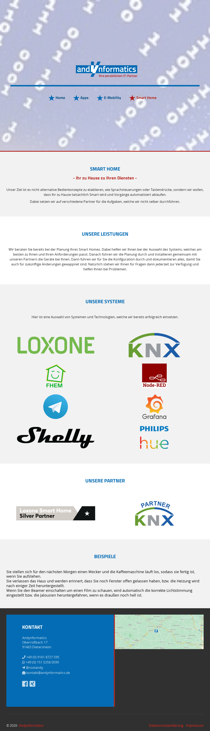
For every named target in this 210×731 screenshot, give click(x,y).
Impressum (195, 725)
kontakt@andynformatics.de (47, 672)
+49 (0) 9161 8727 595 (42, 657)
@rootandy (34, 667)
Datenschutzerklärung (166, 725)
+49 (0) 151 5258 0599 (42, 662)
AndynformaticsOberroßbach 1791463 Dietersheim (36, 642)
